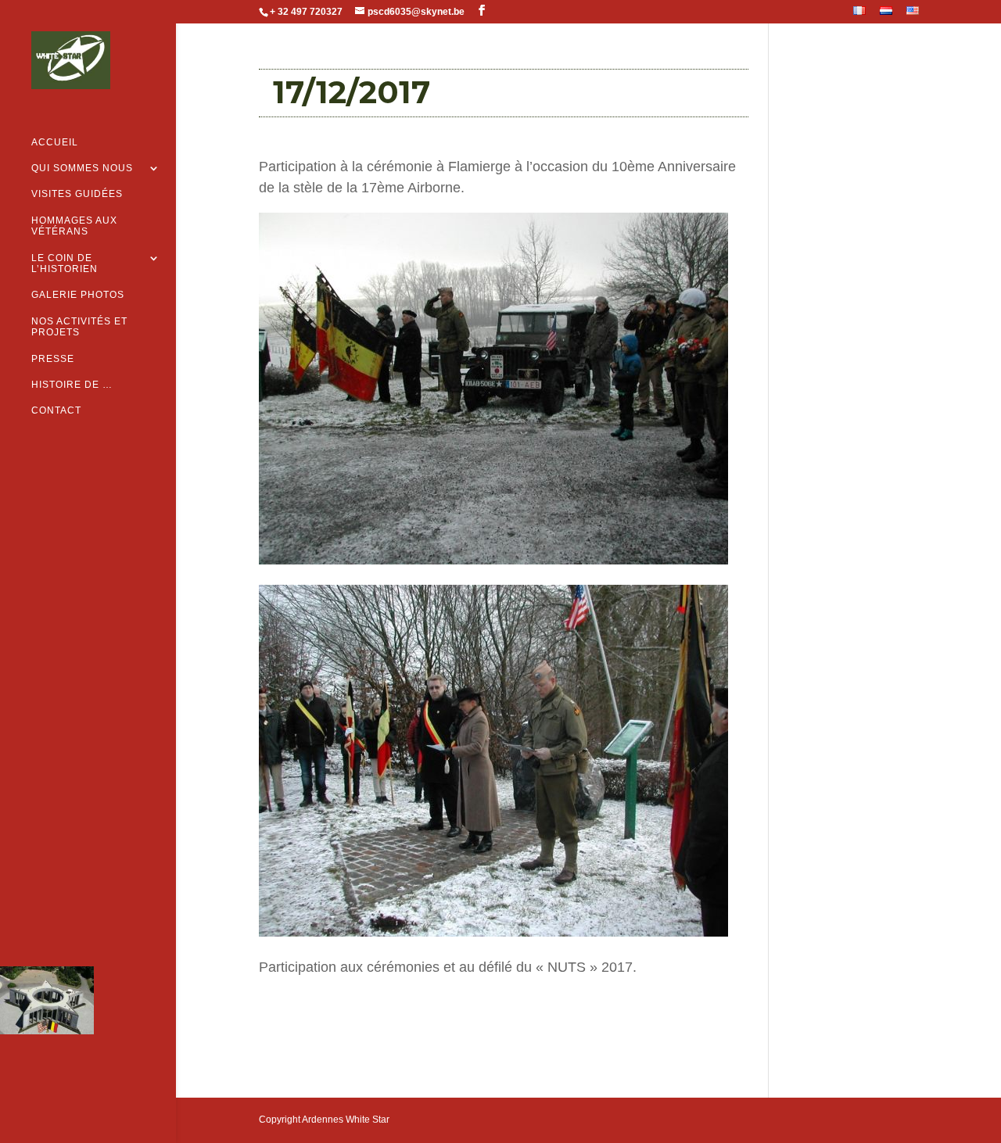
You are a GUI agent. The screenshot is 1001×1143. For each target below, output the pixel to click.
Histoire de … (72, 384)
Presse (52, 358)
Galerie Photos (77, 294)
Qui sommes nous (82, 168)
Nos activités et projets (79, 327)
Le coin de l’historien (64, 263)
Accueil (54, 142)
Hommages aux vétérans (74, 226)
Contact (56, 410)
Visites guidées (77, 193)
